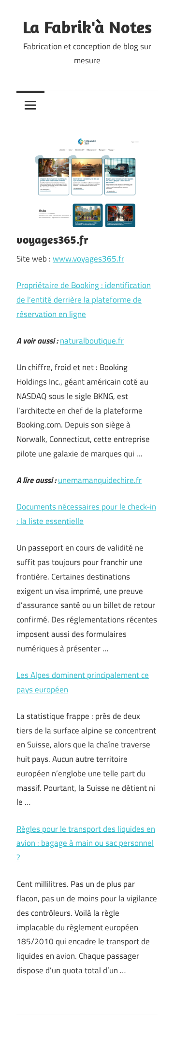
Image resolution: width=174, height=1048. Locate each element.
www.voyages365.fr (88, 258)
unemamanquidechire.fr (100, 480)
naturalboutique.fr (92, 340)
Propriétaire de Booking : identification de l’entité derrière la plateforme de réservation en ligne (83, 299)
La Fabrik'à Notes (87, 27)
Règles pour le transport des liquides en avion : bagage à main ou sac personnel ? (85, 843)
